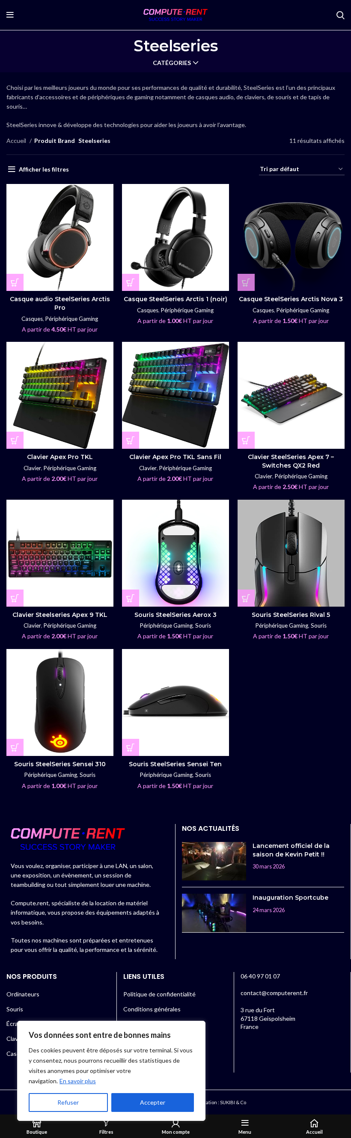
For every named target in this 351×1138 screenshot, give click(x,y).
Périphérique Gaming (71, 318)
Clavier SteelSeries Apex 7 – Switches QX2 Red (291, 461)
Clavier (32, 468)
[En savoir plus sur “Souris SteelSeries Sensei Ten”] (130, 747)
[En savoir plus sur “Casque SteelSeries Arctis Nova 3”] (246, 282)
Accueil (16, 140)
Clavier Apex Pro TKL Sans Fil (175, 457)
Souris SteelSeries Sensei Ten (175, 764)
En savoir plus (77, 1081)
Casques (32, 318)
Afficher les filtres (44, 169)
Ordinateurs (22, 994)
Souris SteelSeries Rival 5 (291, 615)
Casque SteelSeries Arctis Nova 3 (291, 299)
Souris (203, 625)
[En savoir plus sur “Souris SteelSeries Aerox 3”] (130, 598)
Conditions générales (152, 1009)
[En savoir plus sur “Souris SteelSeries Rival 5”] (246, 598)
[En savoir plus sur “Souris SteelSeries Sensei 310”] (15, 747)
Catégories (172, 63)
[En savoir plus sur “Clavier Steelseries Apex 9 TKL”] (15, 598)
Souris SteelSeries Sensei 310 (60, 764)
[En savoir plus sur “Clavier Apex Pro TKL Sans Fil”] (130, 440)
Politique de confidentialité (159, 994)
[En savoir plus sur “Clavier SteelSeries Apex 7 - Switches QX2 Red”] (246, 440)
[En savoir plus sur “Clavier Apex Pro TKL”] (15, 440)
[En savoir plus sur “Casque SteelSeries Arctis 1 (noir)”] (130, 282)
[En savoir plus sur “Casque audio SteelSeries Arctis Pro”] (15, 282)
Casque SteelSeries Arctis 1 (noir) (175, 299)
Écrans (15, 1023)
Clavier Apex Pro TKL (60, 457)
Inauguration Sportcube (290, 897)
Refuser (68, 1102)
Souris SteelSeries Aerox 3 (175, 615)
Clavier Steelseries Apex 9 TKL (59, 615)
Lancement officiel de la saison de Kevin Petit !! (291, 850)
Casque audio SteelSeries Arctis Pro (60, 303)
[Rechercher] (340, 15)
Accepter (152, 1102)
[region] (111, 1071)
